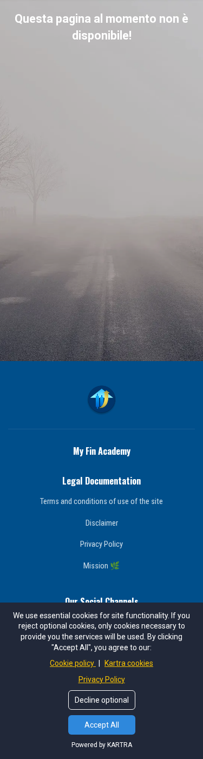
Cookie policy (73, 663)
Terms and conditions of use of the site (101, 501)
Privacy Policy (101, 544)
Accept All (101, 725)
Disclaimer (102, 523)
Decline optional (102, 700)
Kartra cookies (128, 663)
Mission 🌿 (101, 566)
